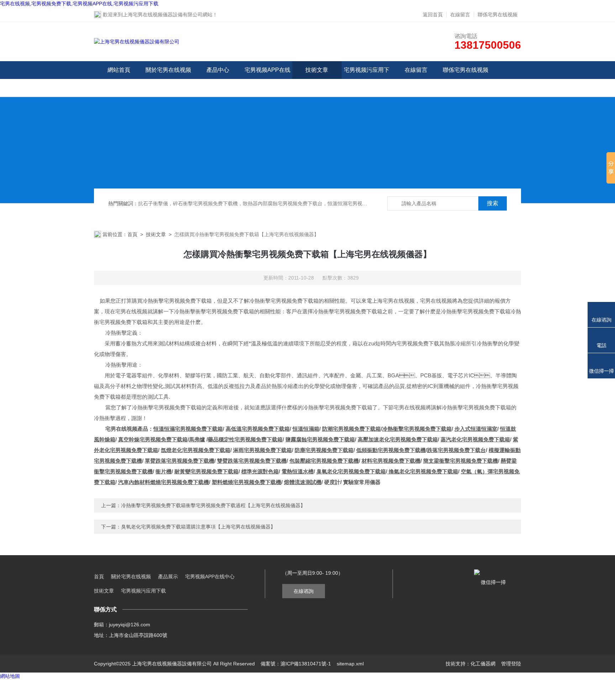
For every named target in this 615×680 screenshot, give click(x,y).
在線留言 (460, 14)
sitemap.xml (350, 663)
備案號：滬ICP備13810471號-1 (296, 663)
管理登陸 (511, 663)
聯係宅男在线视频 (497, 14)
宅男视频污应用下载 (366, 79)
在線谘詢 (304, 591)
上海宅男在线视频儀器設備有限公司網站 (167, 14)
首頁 (132, 234)
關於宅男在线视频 (168, 70)
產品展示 (168, 576)
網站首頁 (118, 70)
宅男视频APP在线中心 (267, 79)
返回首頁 (433, 14)
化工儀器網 (483, 663)
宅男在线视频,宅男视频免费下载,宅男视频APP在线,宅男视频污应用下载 (79, 3)
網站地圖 (10, 676)
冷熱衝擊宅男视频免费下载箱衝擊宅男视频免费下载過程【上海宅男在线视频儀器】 (213, 505)
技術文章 (316, 70)
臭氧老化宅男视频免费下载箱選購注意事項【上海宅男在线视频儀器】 (198, 527)
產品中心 (217, 70)
